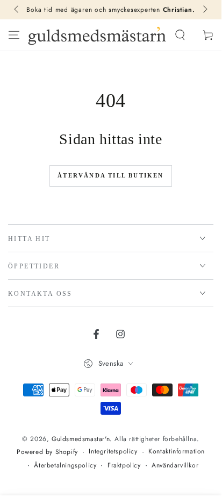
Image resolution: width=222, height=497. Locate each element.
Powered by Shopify (47, 452)
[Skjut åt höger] (204, 9)
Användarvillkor (175, 465)
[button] (180, 35)
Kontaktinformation (176, 451)
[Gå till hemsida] (97, 35)
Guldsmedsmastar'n (81, 439)
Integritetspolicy (113, 451)
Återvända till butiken (110, 175)
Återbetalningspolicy (65, 465)
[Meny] (14, 35)
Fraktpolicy (124, 465)
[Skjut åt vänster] (17, 9)
